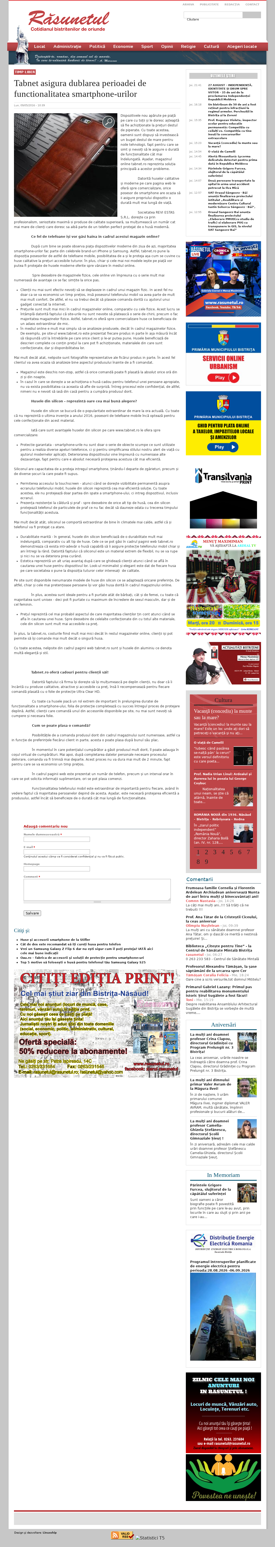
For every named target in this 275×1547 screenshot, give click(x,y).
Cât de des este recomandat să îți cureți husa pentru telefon (70, 944)
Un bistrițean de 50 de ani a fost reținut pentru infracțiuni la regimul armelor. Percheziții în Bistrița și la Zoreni (232, 110)
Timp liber (25, 72)
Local (39, 46)
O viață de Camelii (221, 151)
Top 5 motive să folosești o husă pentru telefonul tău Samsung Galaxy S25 (83, 962)
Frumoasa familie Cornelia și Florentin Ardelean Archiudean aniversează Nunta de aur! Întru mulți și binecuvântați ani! (222, 892)
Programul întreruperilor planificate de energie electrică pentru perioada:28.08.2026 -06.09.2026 (223, 1266)
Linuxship (50, 1532)
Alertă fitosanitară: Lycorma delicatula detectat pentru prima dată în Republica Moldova (232, 160)
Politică (97, 46)
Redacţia (232, 4)
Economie (123, 46)
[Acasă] (69, 20)
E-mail (29, 847)
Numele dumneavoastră (43, 834)
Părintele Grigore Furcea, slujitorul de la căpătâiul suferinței (227, 172)
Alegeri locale (242, 46)
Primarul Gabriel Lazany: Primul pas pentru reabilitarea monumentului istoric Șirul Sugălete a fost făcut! (219, 991)
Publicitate (209, 4)
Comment (32, 876)
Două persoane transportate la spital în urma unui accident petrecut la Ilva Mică (231, 184)
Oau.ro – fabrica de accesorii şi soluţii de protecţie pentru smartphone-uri (82, 958)
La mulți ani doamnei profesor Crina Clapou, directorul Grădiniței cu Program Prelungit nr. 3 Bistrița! (211, 1043)
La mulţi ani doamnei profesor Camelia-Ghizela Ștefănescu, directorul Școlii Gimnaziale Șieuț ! (209, 1129)
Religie (188, 46)
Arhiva (188, 4)
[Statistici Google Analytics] (150, 1538)
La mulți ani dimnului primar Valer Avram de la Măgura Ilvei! (210, 1084)
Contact (252, 4)
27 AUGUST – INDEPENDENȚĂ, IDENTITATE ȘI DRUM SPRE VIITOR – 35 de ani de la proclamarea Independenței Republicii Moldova (230, 92)
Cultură (211, 46)
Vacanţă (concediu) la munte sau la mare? (233, 144)
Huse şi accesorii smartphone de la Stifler (55, 940)
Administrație (67, 46)
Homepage (32, 864)
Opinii (167, 46)
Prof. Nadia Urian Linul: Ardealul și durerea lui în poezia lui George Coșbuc (223, 778)
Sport (147, 46)
